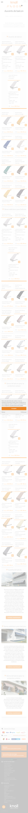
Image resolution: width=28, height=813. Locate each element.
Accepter (14, 408)
